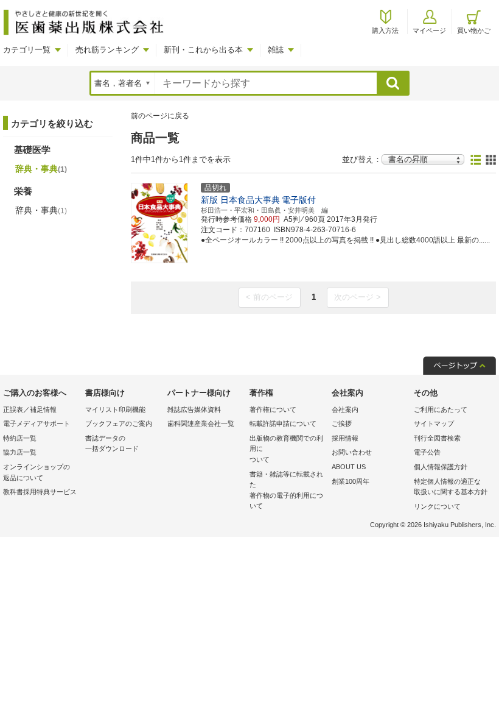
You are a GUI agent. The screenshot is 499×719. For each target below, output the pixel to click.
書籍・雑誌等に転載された (286, 490)
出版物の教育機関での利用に (286, 448)
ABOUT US (349, 466)
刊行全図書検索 (437, 438)
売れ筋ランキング (107, 49)
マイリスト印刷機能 (115, 409)
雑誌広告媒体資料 (194, 409)
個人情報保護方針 (440, 466)
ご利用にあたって (440, 409)
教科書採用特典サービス (40, 491)
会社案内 (345, 409)
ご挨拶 (342, 423)
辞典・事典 (41, 169)
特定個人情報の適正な (450, 487)
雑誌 (276, 49)
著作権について (273, 409)
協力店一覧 (20, 452)
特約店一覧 (20, 438)
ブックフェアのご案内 (118, 423)
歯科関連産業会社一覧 (200, 423)
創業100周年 (350, 481)
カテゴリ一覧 (27, 49)
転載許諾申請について (283, 423)
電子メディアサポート (36, 423)
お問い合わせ (352, 452)
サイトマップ (434, 423)
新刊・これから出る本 (203, 49)
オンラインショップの (36, 472)
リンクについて (437, 506)
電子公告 (427, 452)
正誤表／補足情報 (30, 409)
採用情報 (345, 438)
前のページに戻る (160, 116)
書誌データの (112, 443)
